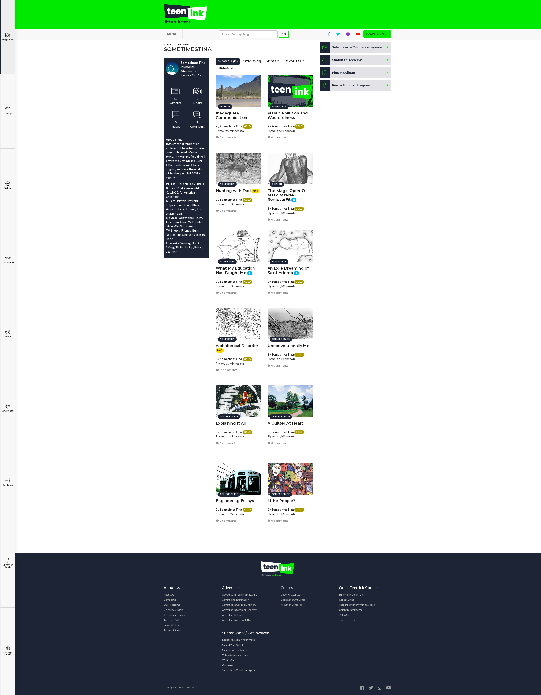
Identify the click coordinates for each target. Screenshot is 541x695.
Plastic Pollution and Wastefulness (288, 115)
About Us (169, 594)
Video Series (346, 614)
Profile (183, 44)
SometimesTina (231, 126)
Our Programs (172, 604)
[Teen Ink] (190, 13)
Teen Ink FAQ (171, 619)
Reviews (8, 336)
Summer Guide (8, 566)
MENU (172, 34)
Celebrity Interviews (175, 614)
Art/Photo (7, 411)
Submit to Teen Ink (347, 60)
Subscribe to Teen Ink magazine (239, 670)
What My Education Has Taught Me (235, 270)
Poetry (8, 113)
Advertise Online (232, 614)
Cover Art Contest (291, 594)
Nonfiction (8, 262)
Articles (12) (251, 61)
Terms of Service (173, 630)
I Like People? (281, 501)
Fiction (8, 188)
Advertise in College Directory (239, 604)
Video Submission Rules (235, 655)
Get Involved (229, 665)
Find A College (343, 73)
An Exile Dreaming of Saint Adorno (288, 270)
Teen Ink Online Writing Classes (357, 604)
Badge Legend (347, 619)
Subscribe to (357, 47)
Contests (8, 485)
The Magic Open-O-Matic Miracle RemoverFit (287, 195)
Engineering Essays (235, 501)
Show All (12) (228, 61)
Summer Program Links (352, 594)
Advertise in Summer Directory (239, 609)
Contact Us (170, 599)
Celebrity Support (173, 609)
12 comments (228, 370)
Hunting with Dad (233, 190)
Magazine (8, 39)
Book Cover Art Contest (294, 599)
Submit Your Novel (232, 644)
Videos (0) (225, 67)
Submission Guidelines (235, 649)
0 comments (227, 137)
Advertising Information (235, 599)
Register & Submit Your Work (238, 639)
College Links (346, 599)
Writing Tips (229, 660)
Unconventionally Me (288, 345)
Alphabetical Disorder (237, 345)
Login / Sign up (377, 33)
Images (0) (273, 61)
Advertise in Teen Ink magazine (239, 594)
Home (168, 44)
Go (283, 34)
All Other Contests (291, 604)
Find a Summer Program (351, 85)
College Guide (7, 653)
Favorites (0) (295, 61)
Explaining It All (231, 423)
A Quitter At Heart (285, 423)
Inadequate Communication (231, 115)
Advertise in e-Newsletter (236, 619)
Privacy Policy (171, 625)
